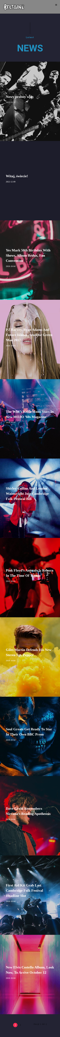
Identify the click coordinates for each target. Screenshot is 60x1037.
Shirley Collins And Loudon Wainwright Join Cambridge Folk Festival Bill (27, 494)
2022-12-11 (10, 102)
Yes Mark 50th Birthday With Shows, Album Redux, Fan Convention (28, 255)
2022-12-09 (10, 182)
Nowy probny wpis (19, 97)
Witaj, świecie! (17, 176)
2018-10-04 (10, 266)
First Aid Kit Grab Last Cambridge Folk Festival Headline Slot (24, 890)
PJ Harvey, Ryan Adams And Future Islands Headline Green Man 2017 (29, 335)
